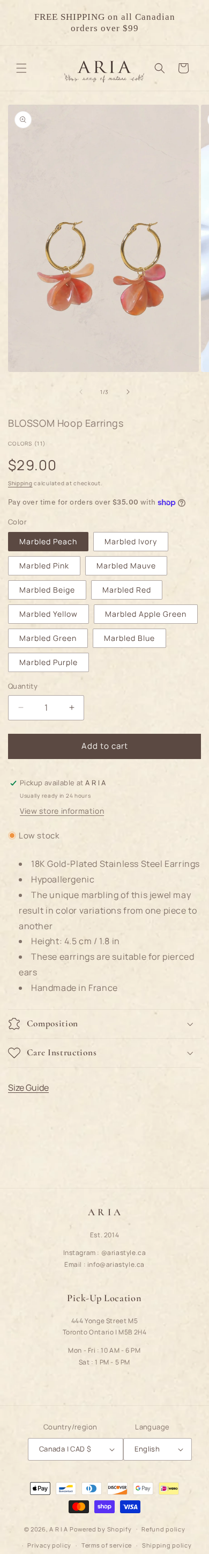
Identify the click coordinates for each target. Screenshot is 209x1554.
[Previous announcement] (20, 22)
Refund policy (163, 1529)
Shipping (20, 483)
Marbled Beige (47, 590)
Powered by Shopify (101, 1528)
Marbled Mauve (126, 565)
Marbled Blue (129, 638)
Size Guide (28, 1087)
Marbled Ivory (130, 541)
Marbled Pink (44, 565)
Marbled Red (126, 590)
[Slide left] (81, 392)
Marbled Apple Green (145, 614)
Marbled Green (48, 638)
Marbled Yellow (48, 614)
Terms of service (106, 1545)
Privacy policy (49, 1545)
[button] (21, 68)
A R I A (58, 1528)
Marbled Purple (48, 662)
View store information (62, 811)
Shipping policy (167, 1545)
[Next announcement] (189, 22)
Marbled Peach (48, 541)
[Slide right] (128, 392)
